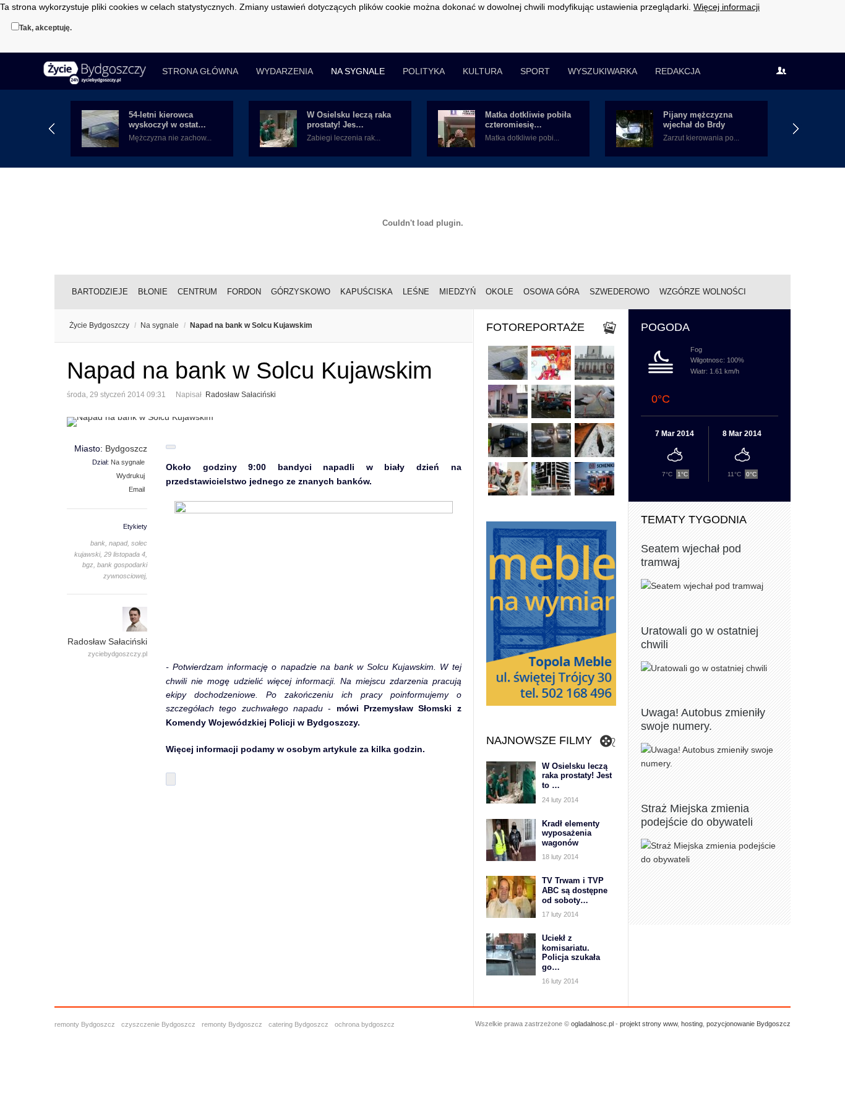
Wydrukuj (130, 475)
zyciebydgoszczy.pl (117, 654)
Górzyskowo (300, 291)
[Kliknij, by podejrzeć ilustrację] (264, 422)
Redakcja (677, 71)
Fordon (244, 291)
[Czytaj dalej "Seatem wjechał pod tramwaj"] (709, 585)
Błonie (153, 291)
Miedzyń (457, 291)
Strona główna (200, 71)
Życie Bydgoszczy (99, 325)
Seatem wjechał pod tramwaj (691, 555)
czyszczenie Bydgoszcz (158, 1024)
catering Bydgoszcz (298, 1024)
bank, (98, 543)
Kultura (482, 71)
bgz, (88, 564)
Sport (535, 71)
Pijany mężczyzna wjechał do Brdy (697, 119)
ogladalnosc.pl (592, 1023)
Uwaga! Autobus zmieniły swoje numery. (703, 719)
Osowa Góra (551, 291)
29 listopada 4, (125, 554)
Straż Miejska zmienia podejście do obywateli (697, 815)
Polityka (424, 71)
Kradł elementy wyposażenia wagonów (570, 833)
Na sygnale (358, 71)
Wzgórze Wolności (702, 291)
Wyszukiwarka (602, 71)
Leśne (416, 291)
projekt (630, 1023)
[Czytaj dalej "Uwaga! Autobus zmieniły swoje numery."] (709, 756)
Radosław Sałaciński (240, 394)
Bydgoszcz (126, 448)
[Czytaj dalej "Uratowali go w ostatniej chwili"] (709, 668)
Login (784, 71)
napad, (119, 543)
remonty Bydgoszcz (84, 1024)
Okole (499, 291)
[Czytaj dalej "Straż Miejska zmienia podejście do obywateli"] (709, 852)
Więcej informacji (726, 7)
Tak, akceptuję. (45, 28)
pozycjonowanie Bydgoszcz (748, 1023)
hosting (692, 1023)
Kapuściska (366, 291)
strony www (659, 1023)
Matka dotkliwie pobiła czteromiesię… (528, 119)
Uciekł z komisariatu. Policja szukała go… (571, 952)
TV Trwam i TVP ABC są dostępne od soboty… (574, 890)
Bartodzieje (100, 291)
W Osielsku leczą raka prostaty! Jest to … (577, 775)
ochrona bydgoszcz (365, 1024)
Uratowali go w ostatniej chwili (699, 638)
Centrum (197, 291)
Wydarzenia (284, 71)
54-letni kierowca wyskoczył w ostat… (167, 119)
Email (137, 489)
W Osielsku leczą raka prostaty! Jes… (349, 119)
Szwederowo (620, 291)
